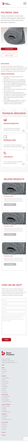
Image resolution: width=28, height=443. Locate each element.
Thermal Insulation (6, 396)
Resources (4, 414)
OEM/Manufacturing (6, 411)
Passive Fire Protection (6, 401)
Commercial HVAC (6, 406)
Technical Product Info (6, 419)
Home (3, 365)
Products (4, 376)
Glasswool (4, 385)
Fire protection (5, 381)
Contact (4, 432)
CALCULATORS (5, 422)
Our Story (4, 369)
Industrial (4, 408)
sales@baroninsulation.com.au (8, 360)
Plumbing (4, 409)
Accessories (4, 392)
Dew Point (4, 424)
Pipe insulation (5, 386)
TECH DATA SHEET (9, 49)
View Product (10, 204)
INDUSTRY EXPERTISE (6, 404)
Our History (4, 371)
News (3, 373)
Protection (4, 429)
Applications (5, 394)
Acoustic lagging (5, 377)
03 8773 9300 (7, 359)
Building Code (5, 415)
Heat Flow (4, 427)
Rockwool (4, 390)
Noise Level (4, 426)
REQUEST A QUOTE (9, 55)
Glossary (4, 417)
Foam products (5, 383)
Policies (4, 435)
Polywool (4, 388)
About (3, 367)
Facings (3, 379)
